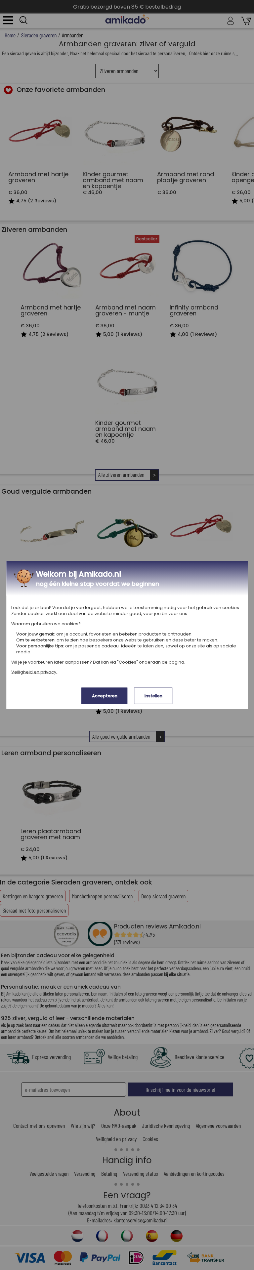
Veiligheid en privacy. (34, 672)
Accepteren (104, 696)
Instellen (153, 696)
